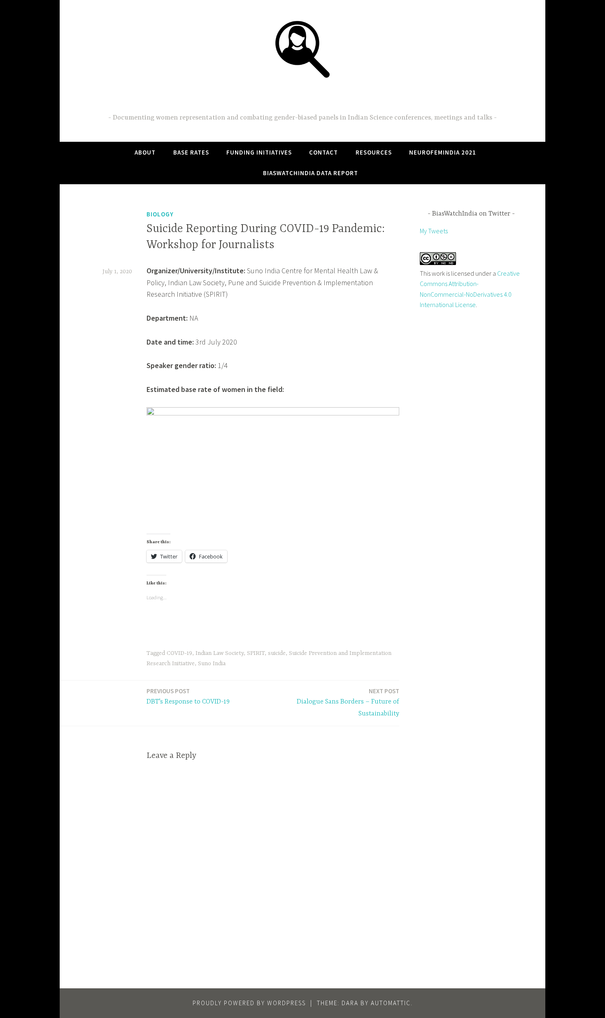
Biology (160, 214)
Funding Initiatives (259, 152)
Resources (374, 152)
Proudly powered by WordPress (249, 1003)
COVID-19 (179, 653)
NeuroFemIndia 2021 (442, 152)
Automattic (391, 1003)
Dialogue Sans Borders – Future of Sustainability (348, 702)
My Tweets (434, 231)
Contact (323, 152)
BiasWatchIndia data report (310, 173)
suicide (277, 653)
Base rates (191, 152)
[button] (302, 49)
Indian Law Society (219, 653)
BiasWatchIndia (302, 97)
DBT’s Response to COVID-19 (188, 696)
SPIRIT (256, 653)
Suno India (212, 663)
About (145, 152)
